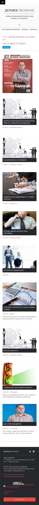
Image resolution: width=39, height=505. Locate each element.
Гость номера (13, 428)
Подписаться (19, 499)
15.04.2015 (5, 127)
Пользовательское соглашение (14, 476)
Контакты (7, 493)
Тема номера (13, 392)
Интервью (24, 29)
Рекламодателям (9, 491)
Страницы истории (15, 237)
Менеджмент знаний (16, 127)
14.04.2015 (5, 203)
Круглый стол (14, 203)
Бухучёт (12, 314)
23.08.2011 (5, 428)
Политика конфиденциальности (14, 474)
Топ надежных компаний (11, 29)
